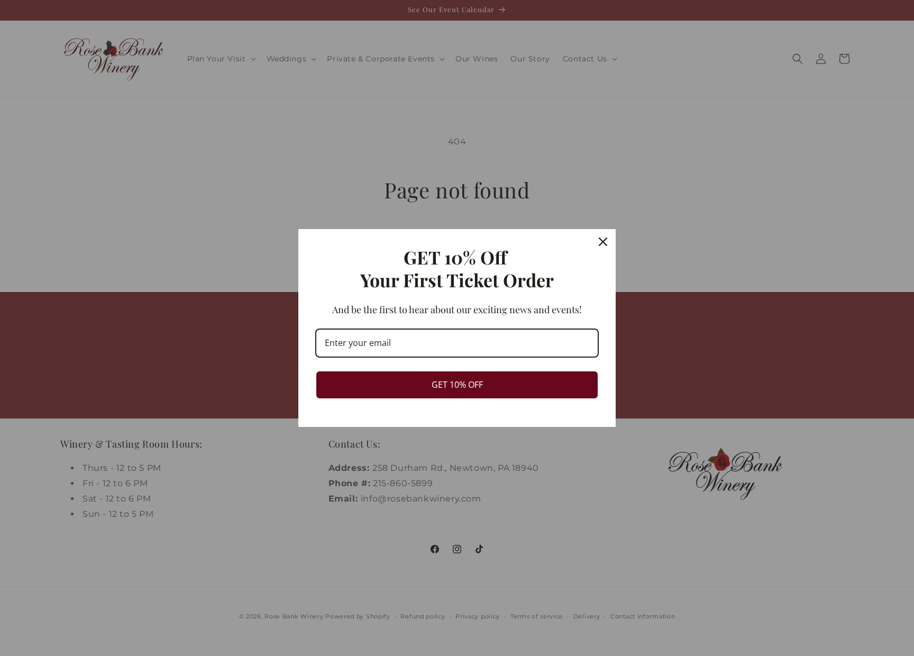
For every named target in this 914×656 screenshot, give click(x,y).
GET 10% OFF (457, 384)
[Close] (603, 241)
